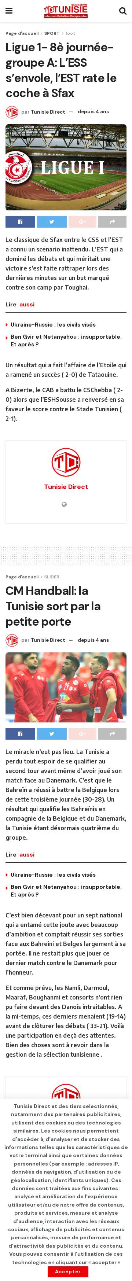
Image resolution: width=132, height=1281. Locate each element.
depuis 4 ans (93, 111)
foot (70, 33)
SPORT (52, 33)
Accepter (68, 1272)
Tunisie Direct (48, 111)
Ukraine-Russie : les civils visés (53, 324)
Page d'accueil (22, 33)
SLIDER (51, 577)
